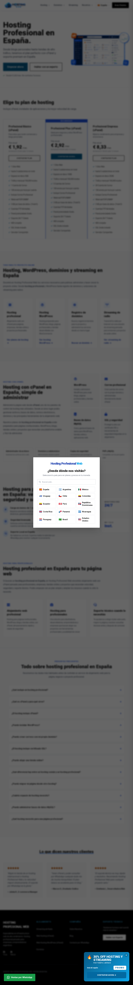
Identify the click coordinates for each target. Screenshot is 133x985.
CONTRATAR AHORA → (106, 975)
